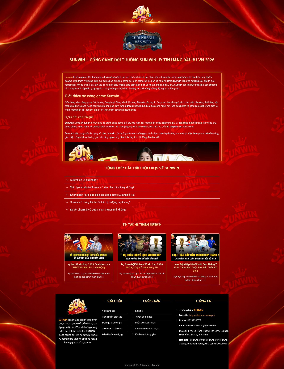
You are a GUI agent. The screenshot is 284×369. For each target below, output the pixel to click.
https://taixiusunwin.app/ (202, 315)
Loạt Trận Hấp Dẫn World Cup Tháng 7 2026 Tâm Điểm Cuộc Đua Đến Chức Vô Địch (195, 267)
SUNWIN (63, 319)
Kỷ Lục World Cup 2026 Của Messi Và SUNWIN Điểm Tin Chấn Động (89, 266)
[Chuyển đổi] (67, 180)
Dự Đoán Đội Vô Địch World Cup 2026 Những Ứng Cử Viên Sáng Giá (142, 266)
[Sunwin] (142, 14)
